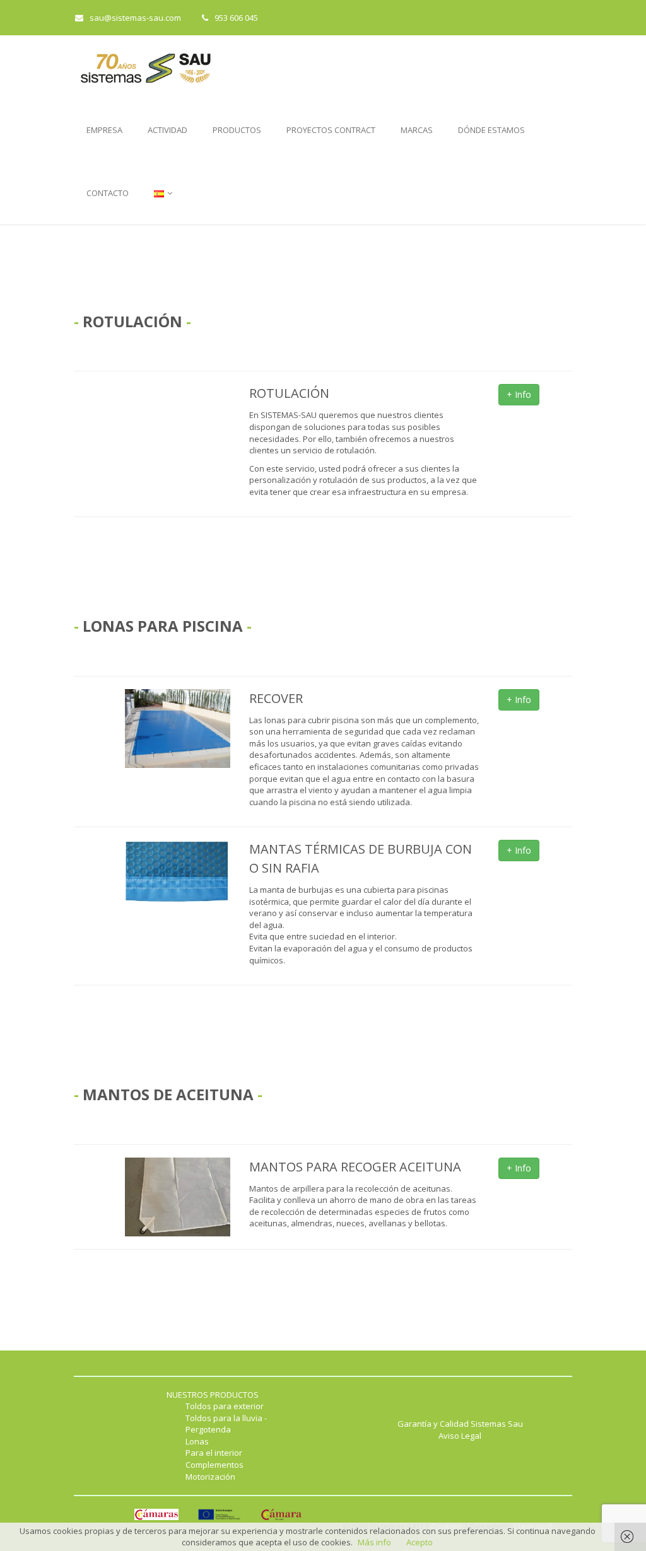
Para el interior (213, 1452)
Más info (374, 1542)
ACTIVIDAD (167, 130)
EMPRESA (104, 130)
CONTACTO (107, 193)
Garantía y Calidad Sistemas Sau (460, 1423)
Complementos (214, 1464)
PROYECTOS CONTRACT (330, 130)
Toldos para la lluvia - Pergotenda (226, 1424)
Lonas (197, 1441)
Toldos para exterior (224, 1406)
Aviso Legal (459, 1435)
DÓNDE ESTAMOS (491, 130)
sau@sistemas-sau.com (135, 17)
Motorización (210, 1476)
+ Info (519, 394)
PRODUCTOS (237, 130)
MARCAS (417, 130)
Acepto (419, 1542)
